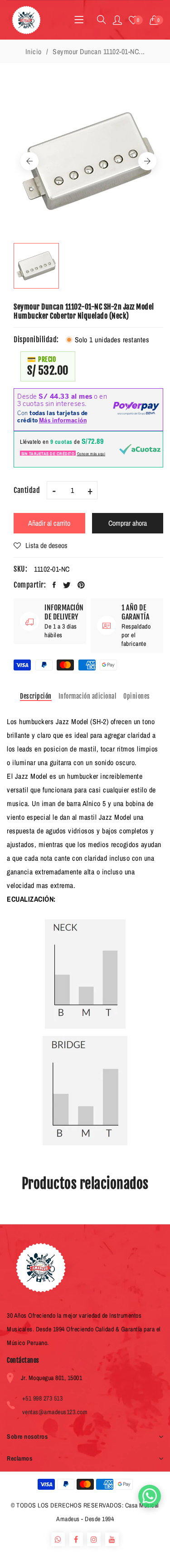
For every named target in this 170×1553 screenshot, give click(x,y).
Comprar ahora (127, 523)
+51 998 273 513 (42, 1398)
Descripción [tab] (36, 696)
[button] (157, 20)
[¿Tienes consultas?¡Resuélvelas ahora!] (149, 1496)
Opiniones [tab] (136, 696)
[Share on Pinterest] (81, 585)
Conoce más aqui (91, 454)
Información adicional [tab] (87, 696)
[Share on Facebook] (54, 585)
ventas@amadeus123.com (55, 1412)
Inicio (33, 51)
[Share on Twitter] (67, 585)
